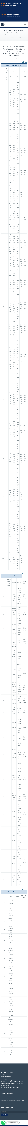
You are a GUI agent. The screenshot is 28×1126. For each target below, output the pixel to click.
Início (12, 37)
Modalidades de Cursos (7, 1098)
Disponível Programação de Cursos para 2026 (12, 1100)
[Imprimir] (23, 62)
